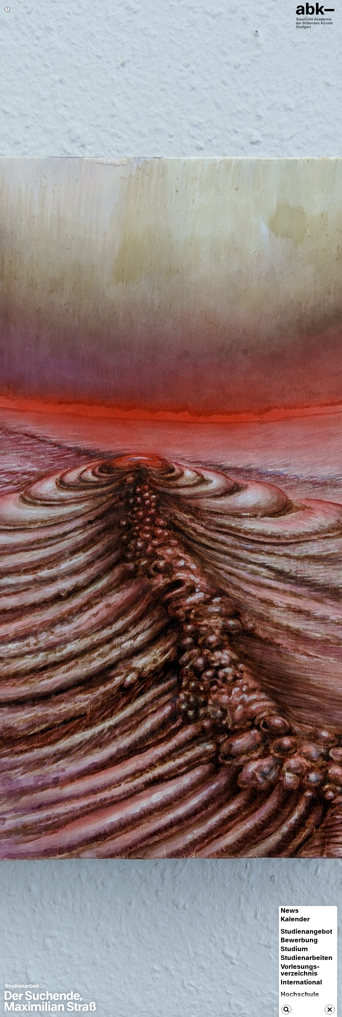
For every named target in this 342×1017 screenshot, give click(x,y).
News (290, 910)
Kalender (295, 919)
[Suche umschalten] (286, 1009)
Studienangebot (306, 931)
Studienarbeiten (306, 957)
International (301, 982)
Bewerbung (299, 940)
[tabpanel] (171, 508)
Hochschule (300, 994)
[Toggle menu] (330, 1009)
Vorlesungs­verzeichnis (300, 970)
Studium (294, 949)
